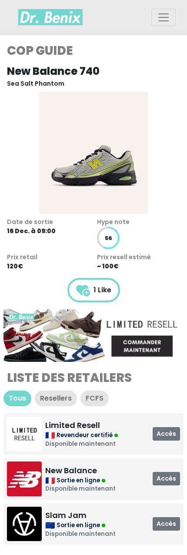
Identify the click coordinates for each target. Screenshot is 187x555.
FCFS (95, 398)
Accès (166, 433)
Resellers (56, 398)
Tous (17, 398)
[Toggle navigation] (163, 17)
